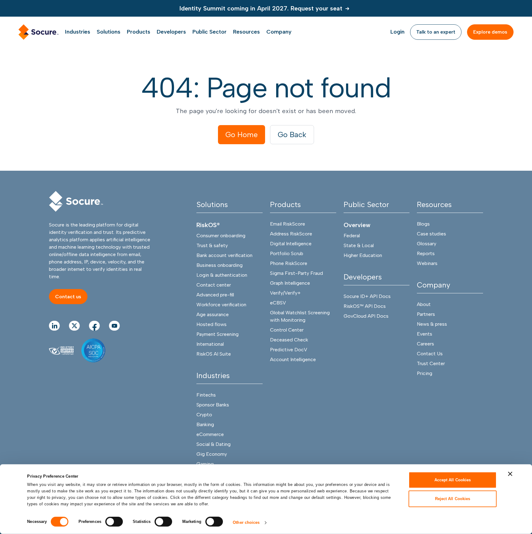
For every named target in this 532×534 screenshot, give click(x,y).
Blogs (423, 224)
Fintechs (206, 395)
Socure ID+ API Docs (367, 296)
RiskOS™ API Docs (365, 306)
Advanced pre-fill (215, 295)
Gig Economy (211, 454)
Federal (352, 235)
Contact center (213, 285)
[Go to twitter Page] (74, 326)
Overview (357, 225)
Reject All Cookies (452, 498)
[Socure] (76, 201)
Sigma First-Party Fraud (296, 273)
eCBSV (278, 303)
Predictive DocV (288, 350)
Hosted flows (211, 324)
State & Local (359, 245)
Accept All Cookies (452, 480)
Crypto (204, 415)
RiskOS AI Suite (213, 354)
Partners (426, 314)
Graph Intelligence (290, 283)
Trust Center (431, 363)
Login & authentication (221, 275)
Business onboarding (219, 265)
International (210, 344)
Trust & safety (212, 245)
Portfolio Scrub (286, 253)
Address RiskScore (291, 234)
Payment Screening (217, 334)
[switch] (114, 522)
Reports (426, 253)
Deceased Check (289, 340)
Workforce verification (221, 305)
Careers (425, 344)
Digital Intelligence (291, 244)
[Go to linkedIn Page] (54, 326)
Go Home (241, 134)
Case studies (431, 234)
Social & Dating (213, 444)
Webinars (427, 263)
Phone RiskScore (288, 263)
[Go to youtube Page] (114, 326)
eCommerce (210, 434)
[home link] (38, 32)
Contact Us (430, 354)
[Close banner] (510, 474)
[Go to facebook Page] (94, 326)
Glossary (426, 244)
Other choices (246, 522)
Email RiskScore (287, 224)
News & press (432, 324)
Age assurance (212, 314)
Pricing (424, 373)
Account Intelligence (293, 359)
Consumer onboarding (220, 235)
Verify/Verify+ (285, 293)
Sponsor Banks (212, 405)
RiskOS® (208, 225)
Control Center (287, 330)
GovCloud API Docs (366, 316)
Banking (205, 424)
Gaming (205, 464)
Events (424, 334)
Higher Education (363, 255)
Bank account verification (224, 255)
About (424, 304)
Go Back (292, 134)
